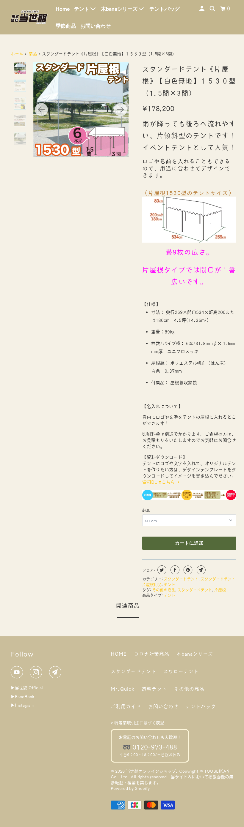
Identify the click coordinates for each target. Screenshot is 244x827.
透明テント (154, 689)
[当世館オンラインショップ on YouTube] (18, 672)
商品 (33, 53)
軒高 (146, 510)
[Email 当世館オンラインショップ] (56, 672)
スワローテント (181, 671)
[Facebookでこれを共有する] (174, 569)
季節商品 (66, 26)
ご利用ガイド (126, 706)
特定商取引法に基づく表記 (139, 722)
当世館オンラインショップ (151, 771)
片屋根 (220, 589)
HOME (119, 654)
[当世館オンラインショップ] (29, 17)
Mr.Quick (122, 689)
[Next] (120, 109)
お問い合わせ (95, 26)
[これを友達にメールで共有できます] (200, 569)
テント (169, 584)
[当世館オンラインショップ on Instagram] (37, 672)
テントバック (201, 706)
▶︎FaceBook (23, 696)
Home (63, 9)
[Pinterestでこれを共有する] (187, 569)
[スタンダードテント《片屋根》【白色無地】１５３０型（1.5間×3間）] (81, 109)
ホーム (17, 53)
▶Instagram (22, 705)
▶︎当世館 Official (27, 687)
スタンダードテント (181, 578)
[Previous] (41, 109)
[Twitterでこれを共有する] (161, 569)
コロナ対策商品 (151, 654)
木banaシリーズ (194, 654)
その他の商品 (163, 589)
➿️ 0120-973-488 (150, 747)
